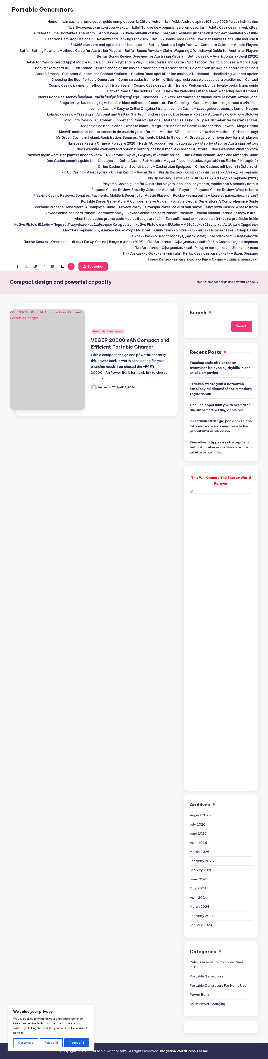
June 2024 (198, 879)
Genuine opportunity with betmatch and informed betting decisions (220, 407)
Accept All (76, 1042)
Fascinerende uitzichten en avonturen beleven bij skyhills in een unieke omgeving (220, 368)
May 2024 (198, 888)
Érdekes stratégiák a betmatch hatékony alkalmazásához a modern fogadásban (221, 389)
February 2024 (202, 916)
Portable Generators (42, 9)
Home (198, 282)
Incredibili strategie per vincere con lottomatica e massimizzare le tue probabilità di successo (221, 426)
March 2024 (199, 906)
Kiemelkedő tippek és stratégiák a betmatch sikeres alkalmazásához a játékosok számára (221, 447)
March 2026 (199, 852)
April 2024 (198, 897)
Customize (25, 1042)
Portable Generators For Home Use (218, 985)
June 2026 (198, 833)
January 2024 (201, 925)
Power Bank (199, 994)
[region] (51, 1028)
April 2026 (198, 843)
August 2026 (200, 815)
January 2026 (201, 870)
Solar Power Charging (207, 1004)
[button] (93, 266)
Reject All (51, 1042)
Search (198, 313)
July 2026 (197, 824)
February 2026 (202, 861)
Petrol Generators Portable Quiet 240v (216, 964)
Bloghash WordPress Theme (184, 1051)
